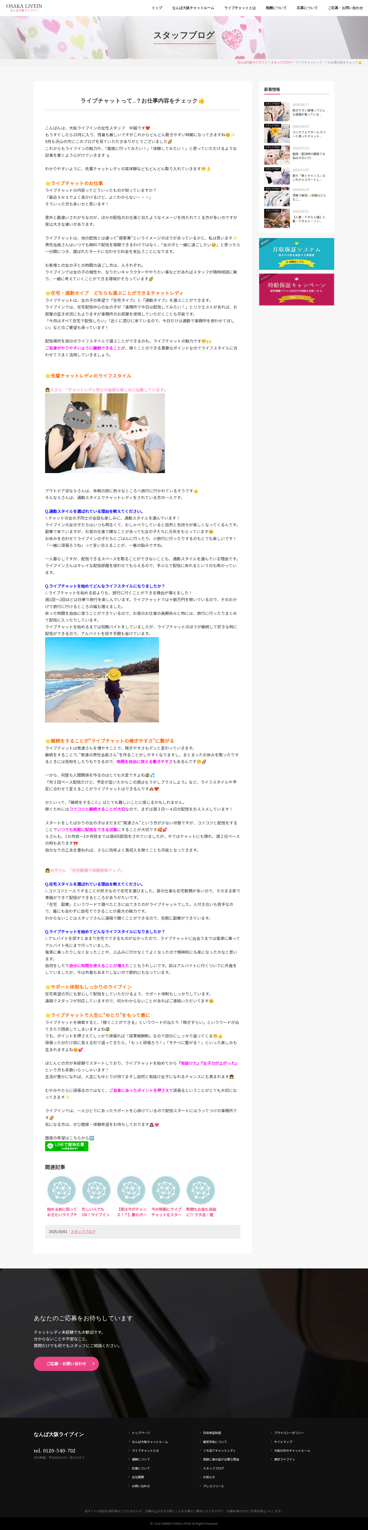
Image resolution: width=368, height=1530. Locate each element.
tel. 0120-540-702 (55, 1450)
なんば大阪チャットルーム (193, 8)
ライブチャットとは (240, 8)
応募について (307, 8)
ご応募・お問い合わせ (345, 8)
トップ (157, 8)
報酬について (276, 8)
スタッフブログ (83, 1231)
